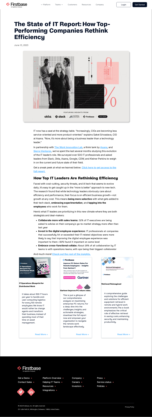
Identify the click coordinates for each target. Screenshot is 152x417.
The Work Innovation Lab (68, 147)
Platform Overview (52, 378)
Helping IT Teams (51, 382)
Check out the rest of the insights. (71, 254)
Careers (76, 382)
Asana (103, 147)
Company (77, 378)
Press (100, 378)
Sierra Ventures (42, 151)
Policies (101, 386)
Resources (48, 386)
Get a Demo (24, 378)
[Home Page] (16, 4)
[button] (45, 4)
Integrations (49, 390)
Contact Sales (25, 382)
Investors (76, 386)
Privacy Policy (129, 407)
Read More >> (41, 334)
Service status (104, 382)
